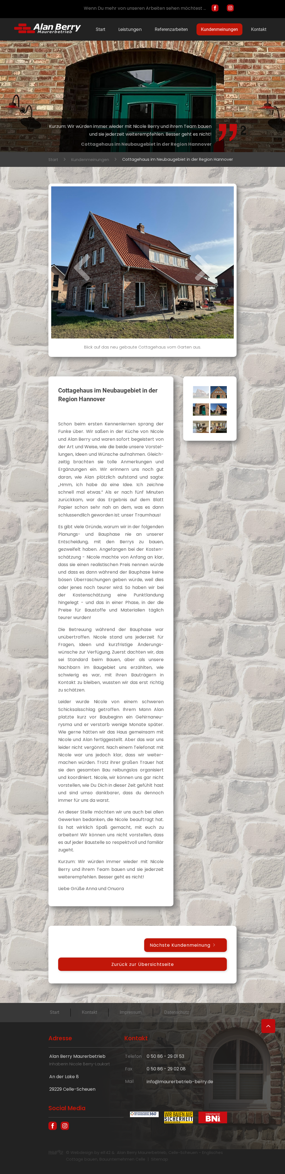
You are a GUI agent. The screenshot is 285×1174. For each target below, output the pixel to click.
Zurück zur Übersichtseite (142, 964)
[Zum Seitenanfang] (268, 1026)
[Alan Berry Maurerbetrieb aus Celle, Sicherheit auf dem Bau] (176, 1119)
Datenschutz (176, 1012)
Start (100, 29)
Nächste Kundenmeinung (180, 945)
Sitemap (159, 1159)
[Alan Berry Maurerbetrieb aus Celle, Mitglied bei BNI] (210, 1119)
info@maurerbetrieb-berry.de (180, 1081)
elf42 (105, 1152)
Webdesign (81, 1152)
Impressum (131, 1012)
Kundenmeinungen (219, 29)
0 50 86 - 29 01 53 (165, 1056)
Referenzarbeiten (171, 29)
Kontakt (258, 29)
